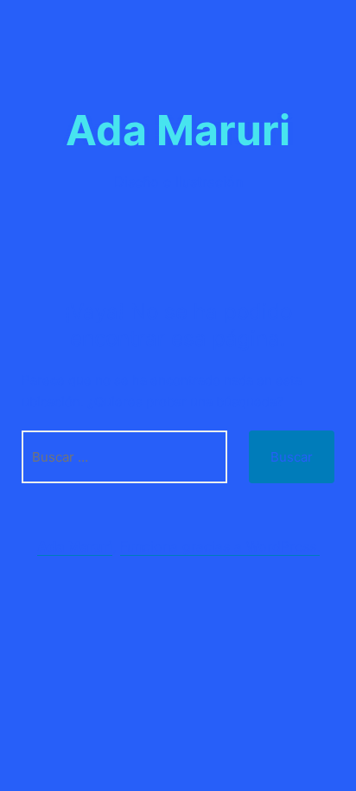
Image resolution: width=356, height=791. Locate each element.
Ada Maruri (178, 130)
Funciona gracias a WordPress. (220, 546)
